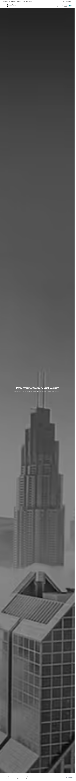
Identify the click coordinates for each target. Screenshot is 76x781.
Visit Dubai (5, 1)
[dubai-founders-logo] (11, 5)
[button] (69, 777)
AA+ (64, 1)
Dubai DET (19, 1)
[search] (57, 6)
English (69, 1)
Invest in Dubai (12, 1)
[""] (66, 6)
